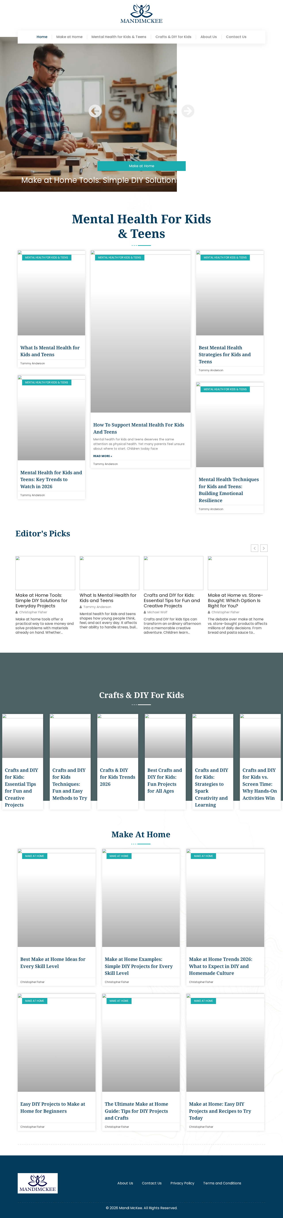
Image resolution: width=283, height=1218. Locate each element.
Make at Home (69, 37)
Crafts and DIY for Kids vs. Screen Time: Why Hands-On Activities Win (260, 784)
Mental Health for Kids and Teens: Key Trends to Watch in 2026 (51, 479)
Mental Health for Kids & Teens (119, 37)
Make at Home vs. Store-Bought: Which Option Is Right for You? (235, 600)
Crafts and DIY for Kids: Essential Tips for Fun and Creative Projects (172, 600)
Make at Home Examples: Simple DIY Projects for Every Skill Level (139, 966)
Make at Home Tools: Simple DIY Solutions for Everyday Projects (141, 180)
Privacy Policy (182, 1183)
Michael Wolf (157, 612)
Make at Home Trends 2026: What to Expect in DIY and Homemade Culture (220, 966)
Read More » (102, 456)
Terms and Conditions (222, 1183)
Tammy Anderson (97, 607)
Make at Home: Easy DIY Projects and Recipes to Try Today (220, 1111)
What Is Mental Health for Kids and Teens (108, 598)
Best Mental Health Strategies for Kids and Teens (225, 354)
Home (42, 37)
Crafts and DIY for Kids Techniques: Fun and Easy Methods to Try (69, 784)
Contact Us (236, 37)
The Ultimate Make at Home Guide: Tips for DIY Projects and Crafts (136, 1111)
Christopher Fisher (33, 612)
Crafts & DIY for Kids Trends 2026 (117, 777)
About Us (209, 37)
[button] (95, 111)
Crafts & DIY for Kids (173, 37)
